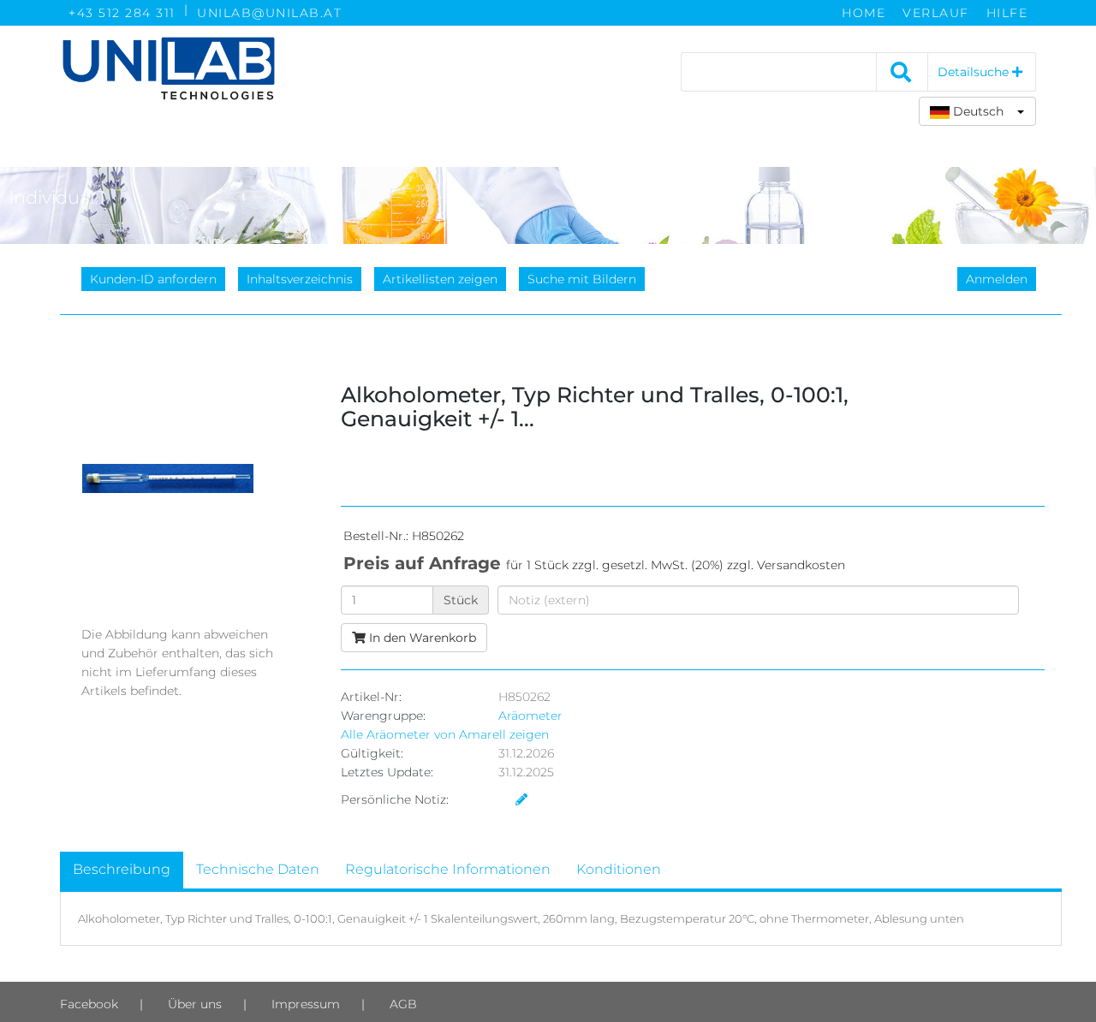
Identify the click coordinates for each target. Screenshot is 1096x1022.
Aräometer (530, 715)
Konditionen (618, 869)
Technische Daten (257, 869)
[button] (977, 111)
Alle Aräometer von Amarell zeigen (445, 734)
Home (863, 13)
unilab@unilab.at (269, 13)
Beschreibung (121, 869)
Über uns (195, 1004)
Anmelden (997, 279)
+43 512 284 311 (122, 13)
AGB (403, 1004)
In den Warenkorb (421, 637)
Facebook (89, 1004)
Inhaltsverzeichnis (300, 279)
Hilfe (1007, 13)
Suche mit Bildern (581, 279)
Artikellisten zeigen (440, 279)
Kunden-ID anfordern (153, 279)
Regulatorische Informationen (448, 869)
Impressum (305, 1004)
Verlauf (935, 13)
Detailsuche (975, 72)
